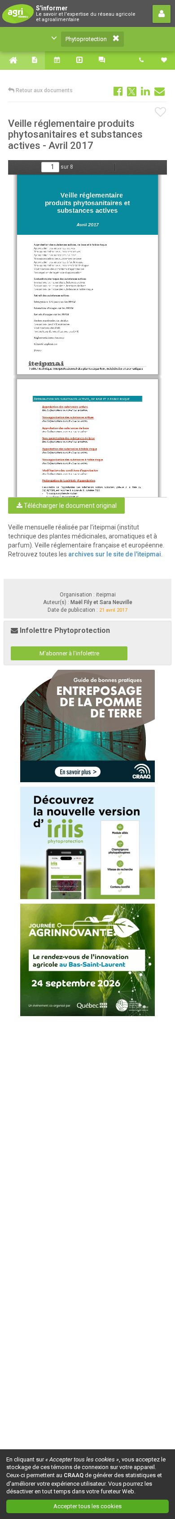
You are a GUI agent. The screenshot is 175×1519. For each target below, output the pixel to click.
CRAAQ (73, 1475)
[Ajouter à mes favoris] (161, 112)
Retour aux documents (43, 90)
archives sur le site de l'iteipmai (114, 554)
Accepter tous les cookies (87, 1506)
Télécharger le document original (69, 505)
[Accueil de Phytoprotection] (11, 60)
